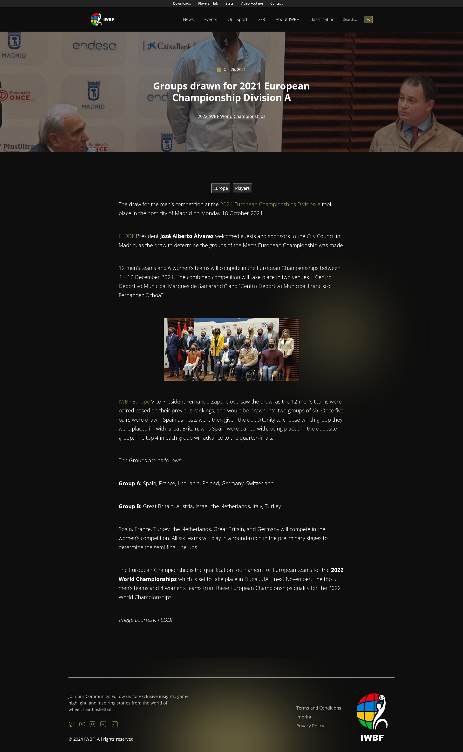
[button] (188, 19)
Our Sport (237, 19)
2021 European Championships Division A (270, 204)
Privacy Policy (310, 726)
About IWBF (287, 19)
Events (210, 19)
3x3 (261, 19)
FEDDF (127, 235)
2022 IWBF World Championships (232, 116)
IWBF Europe (134, 401)
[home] (102, 19)
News (188, 19)
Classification (322, 19)
